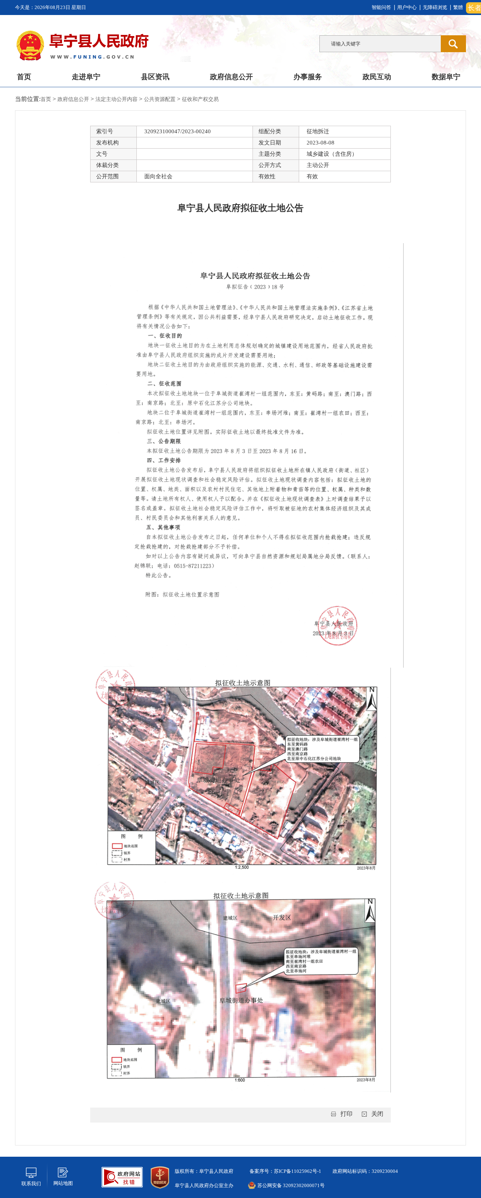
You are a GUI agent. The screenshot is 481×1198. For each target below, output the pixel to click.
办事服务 (307, 77)
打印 (346, 1114)
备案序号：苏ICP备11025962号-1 (284, 1171)
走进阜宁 (86, 77)
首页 (24, 77)
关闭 (377, 1114)
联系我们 (31, 1183)
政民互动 (377, 77)
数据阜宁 (446, 77)
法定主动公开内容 (117, 99)
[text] (380, 43)
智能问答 (381, 7)
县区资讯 (155, 77)
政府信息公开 (231, 77)
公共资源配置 (160, 99)
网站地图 (63, 1183)
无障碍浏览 (435, 7)
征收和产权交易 (200, 99)
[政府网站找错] (122, 1176)
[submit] (453, 43)
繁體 (458, 7)
